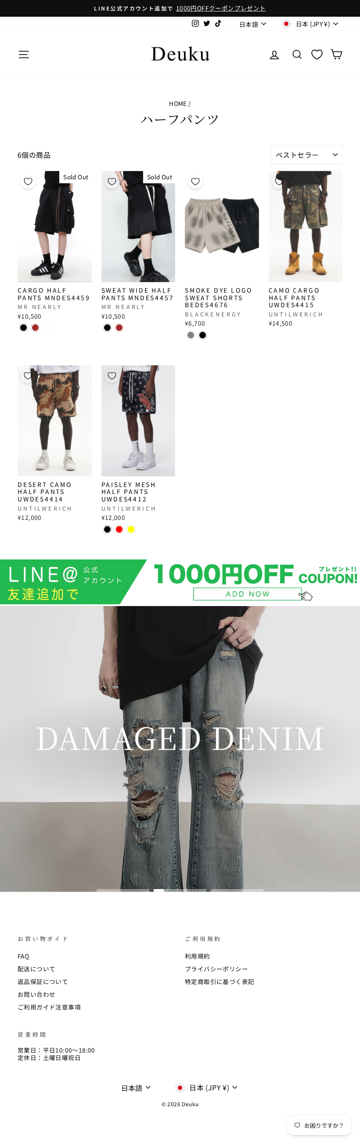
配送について (36, 968)
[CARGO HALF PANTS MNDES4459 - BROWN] (35, 327)
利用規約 (197, 956)
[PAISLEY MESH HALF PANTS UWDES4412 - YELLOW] (131, 529)
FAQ (23, 956)
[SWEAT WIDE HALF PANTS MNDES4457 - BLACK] (107, 327)
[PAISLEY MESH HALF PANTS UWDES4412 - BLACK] (107, 529)
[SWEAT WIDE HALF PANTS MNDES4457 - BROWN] (119, 327)
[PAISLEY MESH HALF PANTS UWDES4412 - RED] (119, 529)
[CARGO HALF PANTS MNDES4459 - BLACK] (23, 327)
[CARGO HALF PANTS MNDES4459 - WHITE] (47, 327)
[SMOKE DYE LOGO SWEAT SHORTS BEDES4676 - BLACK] (202, 335)
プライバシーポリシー (216, 968)
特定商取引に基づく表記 (219, 981)
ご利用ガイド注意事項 (49, 1006)
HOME (178, 103)
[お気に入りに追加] (28, 181)
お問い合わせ (36, 994)
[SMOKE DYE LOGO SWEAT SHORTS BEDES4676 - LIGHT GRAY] (191, 335)
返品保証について (43, 981)
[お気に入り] (317, 54)
